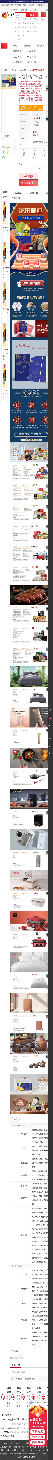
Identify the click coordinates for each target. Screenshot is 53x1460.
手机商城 (45, 10)
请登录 (31, 5)
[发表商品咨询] (17, 1378)
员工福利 (17, 56)
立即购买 (29, 176)
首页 (15, 45)
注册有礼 (40, 5)
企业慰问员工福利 (25, 1446)
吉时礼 (21, 23)
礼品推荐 (9, 1446)
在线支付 (25, 1424)
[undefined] (8, 81)
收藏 (14, 150)
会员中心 (14, 10)
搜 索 (32, 14)
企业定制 (17, 62)
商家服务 (33, 10)
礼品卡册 (31, 51)
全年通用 (22, 70)
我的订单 (23, 10)
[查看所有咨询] (30, 1378)
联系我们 (31, 62)
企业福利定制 (16, 1432)
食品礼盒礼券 (16, 1428)
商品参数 (34, 192)
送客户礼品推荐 (3, 1446)
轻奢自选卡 (23, 27)
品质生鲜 (41, 45)
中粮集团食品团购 (33, 1446)
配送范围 (25, 1432)
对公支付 (25, 1428)
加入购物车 (29, 182)
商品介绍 (18, 192)
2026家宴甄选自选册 (36, 70)
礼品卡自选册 (16, 1424)
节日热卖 (31, 56)
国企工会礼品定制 (41, 1446)
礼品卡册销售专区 (17, 1446)
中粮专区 (27, 45)
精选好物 (17, 51)
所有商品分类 (4, 46)
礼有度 (26, 23)
